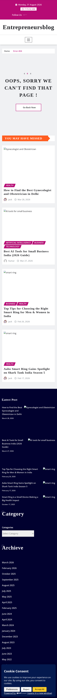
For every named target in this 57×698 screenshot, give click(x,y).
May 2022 (7, 659)
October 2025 (9, 573)
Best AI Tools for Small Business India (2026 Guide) (12, 443)
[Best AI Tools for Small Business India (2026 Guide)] (41, 452)
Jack (10, 199)
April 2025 (7, 602)
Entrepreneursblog (28, 27)
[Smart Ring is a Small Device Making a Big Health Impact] (49, 501)
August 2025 (8, 585)
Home (7, 51)
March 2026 (8, 562)
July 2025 (6, 591)
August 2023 (8, 642)
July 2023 (6, 648)
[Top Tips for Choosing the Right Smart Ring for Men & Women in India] (49, 473)
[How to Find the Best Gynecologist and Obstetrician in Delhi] (39, 421)
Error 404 (17, 51)
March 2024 (8, 625)
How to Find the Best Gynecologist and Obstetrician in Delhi (12, 410)
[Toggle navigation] (28, 39)
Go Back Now (29, 107)
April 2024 (7, 619)
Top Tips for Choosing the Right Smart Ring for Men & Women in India (27, 312)
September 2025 (10, 579)
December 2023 (10, 636)
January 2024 (8, 630)
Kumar (11, 260)
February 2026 (9, 568)
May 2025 (7, 596)
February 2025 (9, 608)
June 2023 (7, 653)
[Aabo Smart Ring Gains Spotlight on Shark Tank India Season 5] (49, 487)
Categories (7, 527)
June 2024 (7, 613)
